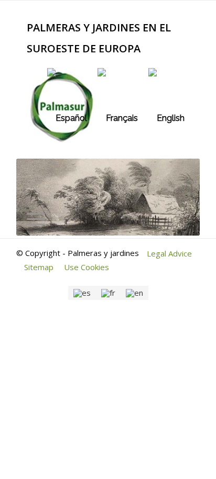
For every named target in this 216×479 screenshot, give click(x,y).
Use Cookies (86, 267)
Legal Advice (169, 253)
